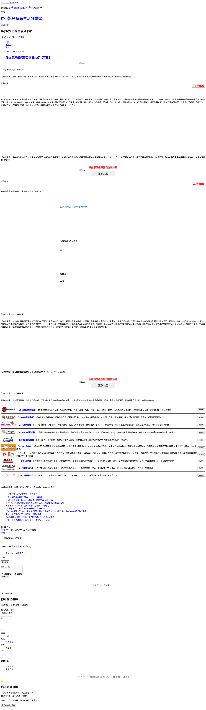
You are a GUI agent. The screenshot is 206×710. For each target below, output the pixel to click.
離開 (13, 705)
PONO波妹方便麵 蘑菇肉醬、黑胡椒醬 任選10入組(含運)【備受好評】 (35, 503)
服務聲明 (126, 677)
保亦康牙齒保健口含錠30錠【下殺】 (29, 57)
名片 (8, 48)
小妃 (3, 533)
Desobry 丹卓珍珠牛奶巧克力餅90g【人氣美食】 (26, 508)
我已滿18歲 (6, 705)
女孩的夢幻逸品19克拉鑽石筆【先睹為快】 (24, 514)
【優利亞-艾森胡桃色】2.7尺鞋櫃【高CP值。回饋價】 (28, 520)
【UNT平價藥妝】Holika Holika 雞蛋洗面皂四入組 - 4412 (29, 500)
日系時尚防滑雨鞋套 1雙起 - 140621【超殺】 (24, 497)
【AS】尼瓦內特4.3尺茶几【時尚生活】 (22, 494)
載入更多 (5, 562)
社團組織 (20, 37)
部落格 (8, 45)
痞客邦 (14, 547)
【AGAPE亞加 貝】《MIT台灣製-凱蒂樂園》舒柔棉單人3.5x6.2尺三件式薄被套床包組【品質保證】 (47, 511)
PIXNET (85, 677)
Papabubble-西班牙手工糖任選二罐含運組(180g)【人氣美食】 (31, 517)
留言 (19, 547)
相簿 (8, 42)
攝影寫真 (19, 553)
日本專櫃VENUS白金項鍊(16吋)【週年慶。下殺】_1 (28, 506)
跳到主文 (5, 25)
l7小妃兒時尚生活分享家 (21, 18)
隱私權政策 (116, 677)
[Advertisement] (83, 127)
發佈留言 (5, 577)
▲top (3, 557)
